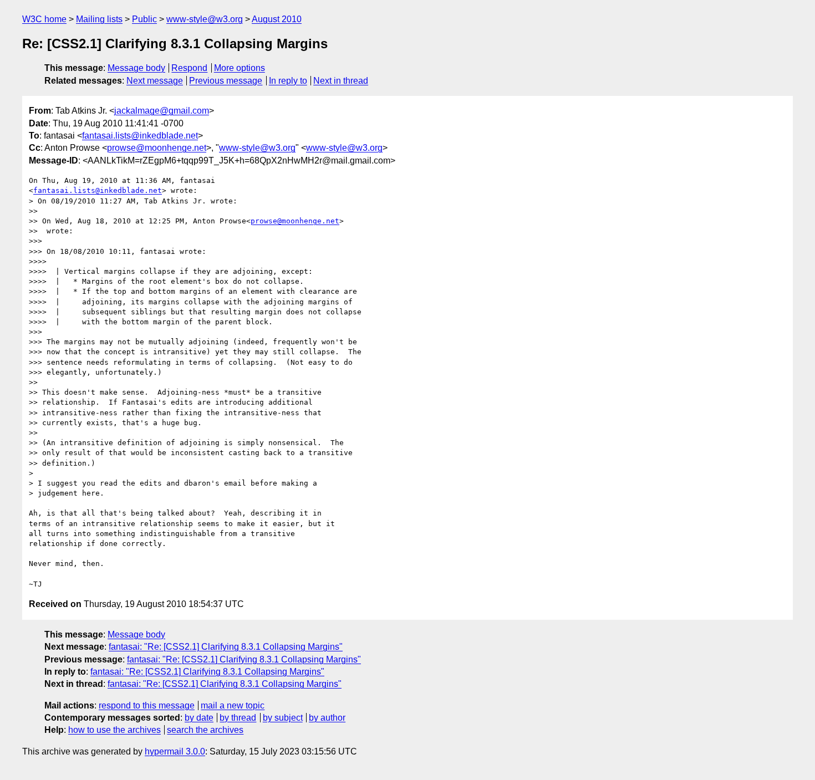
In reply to (288, 80)
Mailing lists (99, 19)
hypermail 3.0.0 (175, 751)
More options (239, 68)
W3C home (44, 19)
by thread (238, 717)
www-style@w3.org (204, 19)
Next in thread (340, 80)
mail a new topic (232, 705)
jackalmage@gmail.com (161, 110)
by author (327, 717)
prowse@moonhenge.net (156, 147)
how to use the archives (114, 730)
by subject (283, 717)
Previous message (225, 80)
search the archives (205, 730)
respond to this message (147, 705)
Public (144, 19)
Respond (189, 68)
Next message (154, 80)
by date (199, 717)
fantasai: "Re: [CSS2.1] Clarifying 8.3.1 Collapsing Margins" (226, 646)
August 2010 (277, 19)
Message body (136, 68)
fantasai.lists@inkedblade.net (140, 135)
